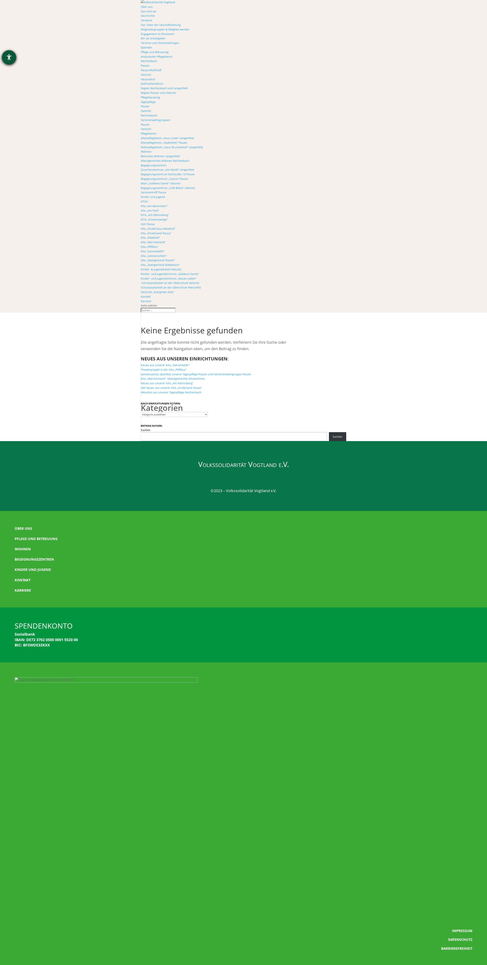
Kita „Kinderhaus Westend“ (158, 228)
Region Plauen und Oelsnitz (158, 93)
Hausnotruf (148, 79)
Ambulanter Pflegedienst (156, 56)
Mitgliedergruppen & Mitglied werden (165, 29)
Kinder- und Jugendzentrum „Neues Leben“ (168, 278)
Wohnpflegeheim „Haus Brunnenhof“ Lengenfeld (172, 147)
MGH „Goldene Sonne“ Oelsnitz (161, 183)
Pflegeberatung (150, 97)
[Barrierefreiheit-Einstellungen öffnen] (9, 57)
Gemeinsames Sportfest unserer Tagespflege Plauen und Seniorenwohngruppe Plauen (196, 374)
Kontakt (145, 296)
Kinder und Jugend (153, 197)
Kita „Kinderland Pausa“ (156, 233)
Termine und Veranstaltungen (160, 43)
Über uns (147, 7)
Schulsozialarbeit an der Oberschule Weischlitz (171, 287)
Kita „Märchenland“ (153, 242)
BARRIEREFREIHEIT (456, 948)
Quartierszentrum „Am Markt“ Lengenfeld (167, 169)
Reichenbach (149, 61)
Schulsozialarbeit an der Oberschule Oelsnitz (170, 283)
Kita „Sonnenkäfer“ (153, 251)
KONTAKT (22, 580)
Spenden (146, 47)
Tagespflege (148, 102)
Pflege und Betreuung (155, 52)
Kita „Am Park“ (150, 210)
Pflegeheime (148, 133)
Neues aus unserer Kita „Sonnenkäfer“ (165, 365)
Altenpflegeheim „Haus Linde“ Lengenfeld (167, 138)
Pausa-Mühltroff (151, 70)
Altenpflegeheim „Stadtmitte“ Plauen (164, 142)
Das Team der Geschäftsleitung (161, 25)
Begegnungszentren (153, 165)
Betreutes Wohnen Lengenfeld (160, 156)
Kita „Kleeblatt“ (150, 237)
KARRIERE (23, 590)
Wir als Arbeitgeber (153, 38)
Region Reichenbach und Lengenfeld (164, 88)
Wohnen (146, 151)
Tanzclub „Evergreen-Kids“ (157, 292)
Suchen (145, 430)
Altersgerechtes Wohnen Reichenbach (165, 161)
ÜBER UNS (23, 528)
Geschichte (148, 16)
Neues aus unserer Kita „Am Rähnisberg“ (167, 383)
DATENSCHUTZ (460, 939)
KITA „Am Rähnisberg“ (155, 215)
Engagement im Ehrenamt (157, 34)
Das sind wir (149, 11)
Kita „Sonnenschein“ (154, 256)
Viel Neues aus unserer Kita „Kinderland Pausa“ (171, 388)
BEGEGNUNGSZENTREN (34, 559)
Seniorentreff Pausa (153, 192)
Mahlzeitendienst (152, 83)
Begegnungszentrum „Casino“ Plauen (164, 179)
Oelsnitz (146, 74)
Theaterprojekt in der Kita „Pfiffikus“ (163, 369)
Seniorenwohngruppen (155, 120)
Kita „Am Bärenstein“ (154, 206)
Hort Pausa (148, 224)
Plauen (145, 65)
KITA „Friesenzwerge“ (154, 219)
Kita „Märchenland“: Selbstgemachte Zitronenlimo (173, 378)
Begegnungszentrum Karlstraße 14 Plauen (168, 174)
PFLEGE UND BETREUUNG (36, 538)
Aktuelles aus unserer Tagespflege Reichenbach (171, 392)
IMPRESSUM (462, 930)
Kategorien (162, 408)
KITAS (144, 201)
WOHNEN (23, 549)
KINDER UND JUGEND (33, 569)
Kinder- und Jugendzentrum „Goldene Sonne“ (170, 274)
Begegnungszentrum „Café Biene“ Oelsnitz (168, 188)
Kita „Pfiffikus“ (149, 247)
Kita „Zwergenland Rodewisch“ (160, 265)
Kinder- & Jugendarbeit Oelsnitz (161, 269)
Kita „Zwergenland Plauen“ (158, 260)
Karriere (146, 301)
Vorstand (146, 20)
